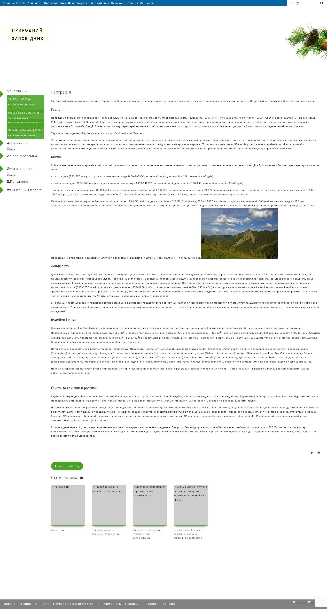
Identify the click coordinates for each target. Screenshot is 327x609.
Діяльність (35, 3)
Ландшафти (58, 529)
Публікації (118, 3)
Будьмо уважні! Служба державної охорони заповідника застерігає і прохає (188, 533)
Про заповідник (55, 3)
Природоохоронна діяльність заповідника (106, 531)
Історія (21, 3)
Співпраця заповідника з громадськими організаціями (148, 533)
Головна (8, 3)
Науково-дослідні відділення (88, 3)
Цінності (42, 604)
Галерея (132, 3)
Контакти (147, 3)
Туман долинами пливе (23, 122)
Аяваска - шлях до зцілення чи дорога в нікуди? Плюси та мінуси (23, 104)
